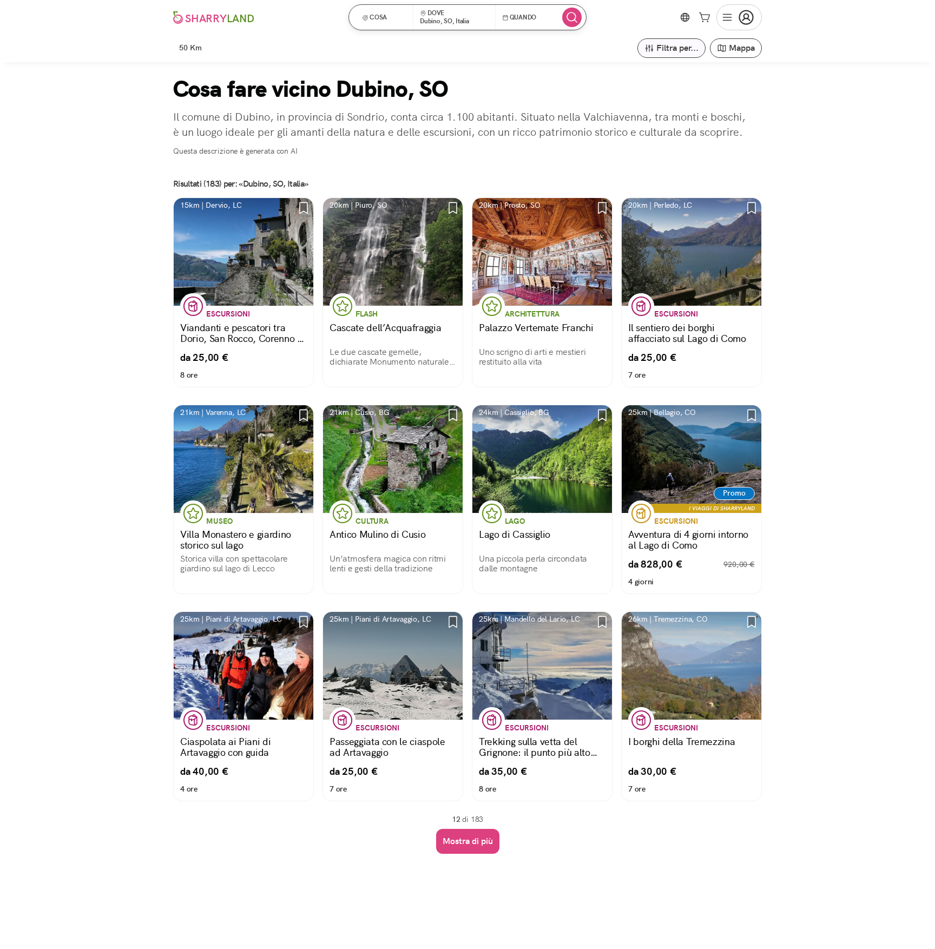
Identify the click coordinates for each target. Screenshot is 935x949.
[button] (384, 17)
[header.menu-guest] (739, 17)
